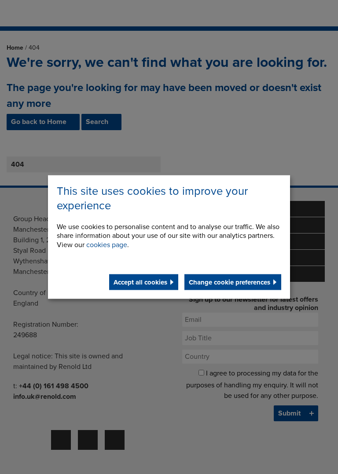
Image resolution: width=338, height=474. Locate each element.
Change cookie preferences (229, 282)
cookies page (106, 245)
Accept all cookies (140, 282)
